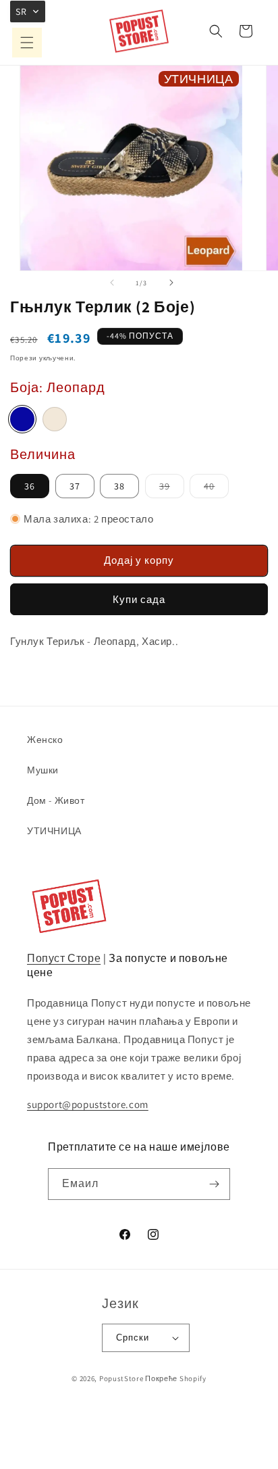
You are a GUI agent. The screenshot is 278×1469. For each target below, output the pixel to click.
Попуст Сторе (64, 958)
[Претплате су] (214, 1184)
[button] (27, 42)
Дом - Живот (56, 800)
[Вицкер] (55, 419)
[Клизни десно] (171, 282)
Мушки (43, 770)
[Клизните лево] (112, 282)
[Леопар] (22, 419)
